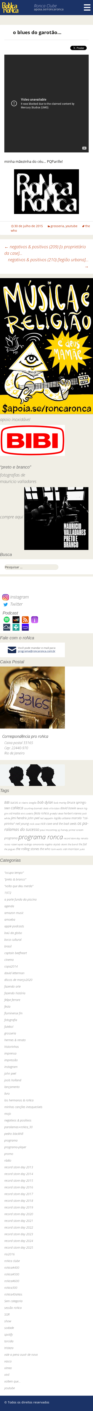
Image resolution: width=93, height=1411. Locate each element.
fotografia (10, 1020)
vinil (6, 1375)
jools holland (12, 1080)
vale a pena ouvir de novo (21, 1354)
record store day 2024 (18, 1241)
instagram (11, 1067)
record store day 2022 (18, 1227)
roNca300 (10, 1288)
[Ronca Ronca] (10, 8)
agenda (9, 906)
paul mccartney (48, 829)
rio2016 (9, 1254)
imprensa (10, 1053)
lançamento (12, 1087)
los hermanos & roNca (19, 1100)
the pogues (9, 849)
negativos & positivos (17, 1120)
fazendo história (14, 993)
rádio (7, 1160)
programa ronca (40, 837)
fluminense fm (13, 1013)
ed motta (14, 813)
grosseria (57, 226)
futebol (8, 1027)
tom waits (56, 849)
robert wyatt (17, 844)
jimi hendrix (19, 818)
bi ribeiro (23, 802)
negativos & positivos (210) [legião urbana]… (48, 263)
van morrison (71, 849)
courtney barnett (33, 808)
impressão (11, 1060)
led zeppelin (46, 818)
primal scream (76, 829)
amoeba (9, 919)
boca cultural (12, 939)
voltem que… (12, 1381)
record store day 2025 (18, 1247)
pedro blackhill (13, 1134)
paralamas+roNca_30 (18, 1127)
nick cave (35, 823)
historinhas (11, 1047)
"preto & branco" (15, 879)
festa (7, 1006)
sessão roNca (13, 1308)
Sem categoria (13, 1301)
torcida (8, 1341)
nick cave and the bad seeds (58, 824)
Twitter (15, 604)
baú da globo (13, 933)
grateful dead (56, 813)
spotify (8, 1334)
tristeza (8, 1348)
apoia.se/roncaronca (49, 9)
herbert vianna (72, 813)
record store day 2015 (18, 1180)
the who (45, 849)
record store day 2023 (18, 1234)
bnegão (33, 802)
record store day (72, 838)
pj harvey (63, 830)
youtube (71, 226)
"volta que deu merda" (18, 886)
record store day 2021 (18, 1221)
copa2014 (11, 966)
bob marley (60, 802)
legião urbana (62, 818)
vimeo (8, 1368)
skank (64, 844)
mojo (7, 1114)
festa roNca (41, 813)
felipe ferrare (12, 1000)
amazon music (14, 913)
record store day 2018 (18, 1201)
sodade (9, 1328)
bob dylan (45, 802)
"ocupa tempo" (14, 873)
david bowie (68, 808)
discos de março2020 (18, 980)
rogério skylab (52, 844)
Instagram (19, 597)
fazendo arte (12, 986)
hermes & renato (15, 1040)
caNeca (17, 807)
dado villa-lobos (51, 808)
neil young (22, 824)
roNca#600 (11, 1281)
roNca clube (12, 1261)
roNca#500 (11, 1274)
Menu (87, 7)
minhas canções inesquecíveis (23, 1107)
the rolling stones (27, 849)
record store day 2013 (18, 1167)
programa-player (15, 1147)
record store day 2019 (18, 1207)
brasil (7, 946)
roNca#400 (11, 1267)
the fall (83, 844)
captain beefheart (15, 953)
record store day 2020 (18, 1214)
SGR (7, 1314)
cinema (9, 960)
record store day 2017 (18, 1194)
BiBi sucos (11, 802)
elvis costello (27, 813)
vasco (8, 1361)
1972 (7, 893)
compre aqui (11, 517)
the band (73, 844)
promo (8, 1154)
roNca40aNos (13, 1294)
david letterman (14, 973)
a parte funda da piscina (20, 899)
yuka (82, 849)
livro (7, 1093)
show (7, 1321)
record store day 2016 (18, 1187)
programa (11, 838)
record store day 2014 (18, 1174)
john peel (33, 818)
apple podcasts (14, 926)
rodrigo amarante (34, 844)
